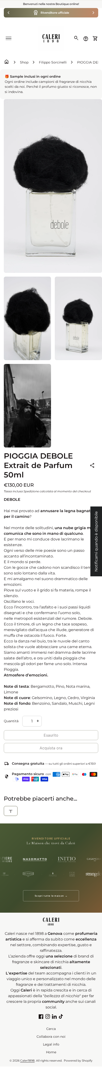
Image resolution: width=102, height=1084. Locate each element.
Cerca (51, 1029)
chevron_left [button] (8, 13)
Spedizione (31, 491)
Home (51, 1052)
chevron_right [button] (93, 13)
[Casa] (51, 38)
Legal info (51, 1044)
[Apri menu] (8, 38)
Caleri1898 (27, 1060)
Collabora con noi (51, 1036)
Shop (24, 62)
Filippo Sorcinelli (53, 62)
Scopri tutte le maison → (51, 895)
